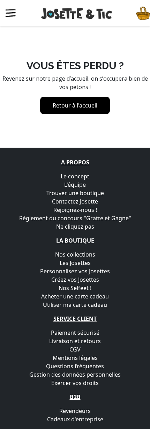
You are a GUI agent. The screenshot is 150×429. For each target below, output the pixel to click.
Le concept (75, 176)
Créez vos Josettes (75, 279)
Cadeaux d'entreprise (75, 419)
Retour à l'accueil (75, 105)
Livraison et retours (75, 341)
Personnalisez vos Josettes (75, 271)
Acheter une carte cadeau (75, 296)
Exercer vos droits (75, 383)
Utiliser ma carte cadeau (75, 305)
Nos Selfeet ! (75, 288)
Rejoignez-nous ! (75, 210)
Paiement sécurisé (75, 332)
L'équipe (75, 184)
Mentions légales (75, 358)
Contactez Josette (75, 201)
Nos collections (75, 254)
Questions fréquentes (75, 366)
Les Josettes (75, 263)
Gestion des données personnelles (75, 374)
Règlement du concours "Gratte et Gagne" (75, 218)
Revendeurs (75, 411)
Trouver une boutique (75, 193)
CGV (75, 349)
